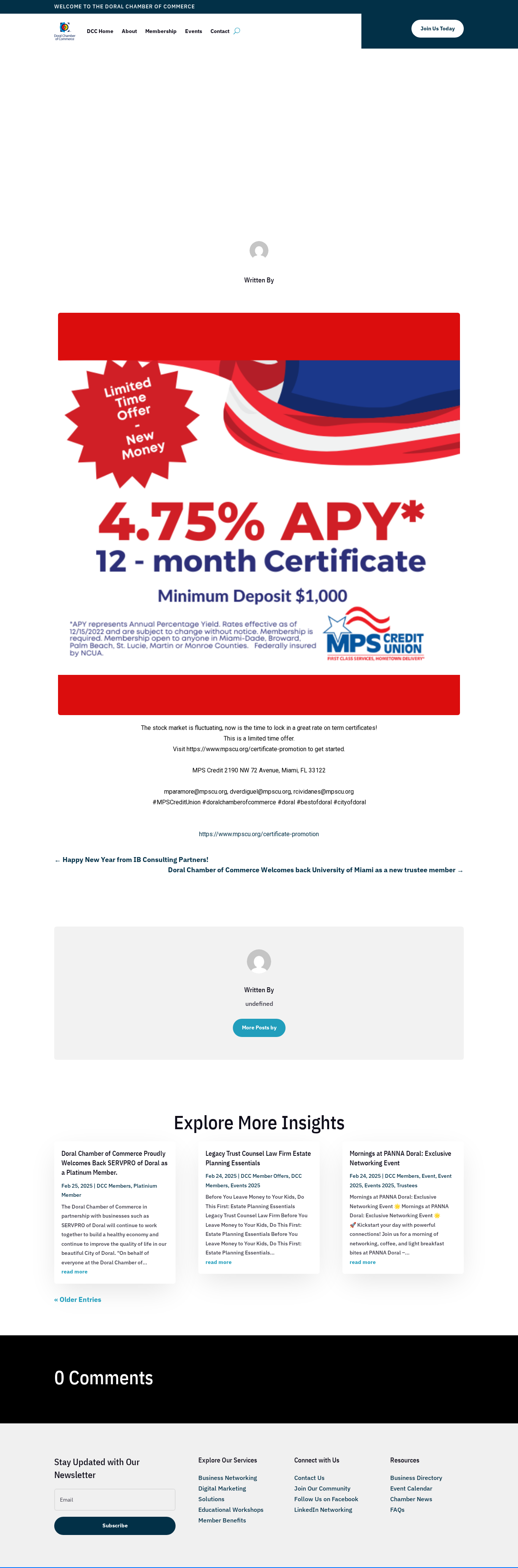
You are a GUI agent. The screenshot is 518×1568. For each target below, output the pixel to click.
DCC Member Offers (265, 1175)
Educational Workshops (231, 1509)
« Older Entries (77, 1299)
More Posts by (259, 1027)
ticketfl (225, 191)
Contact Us (309, 1477)
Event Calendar (411, 1488)
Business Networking (227, 1477)
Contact (219, 31)
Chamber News (411, 1499)
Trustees (407, 1185)
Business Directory (416, 1477)
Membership (161, 31)
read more (74, 1271)
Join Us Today (438, 28)
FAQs (397, 1509)
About (129, 31)
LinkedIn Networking (323, 1509)
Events (193, 31)
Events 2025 (245, 1185)
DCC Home (100, 31)
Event (428, 1175)
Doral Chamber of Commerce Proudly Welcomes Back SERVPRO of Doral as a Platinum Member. (114, 1163)
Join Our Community (322, 1488)
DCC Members (291, 191)
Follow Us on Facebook (326, 1499)
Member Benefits (222, 1520)
